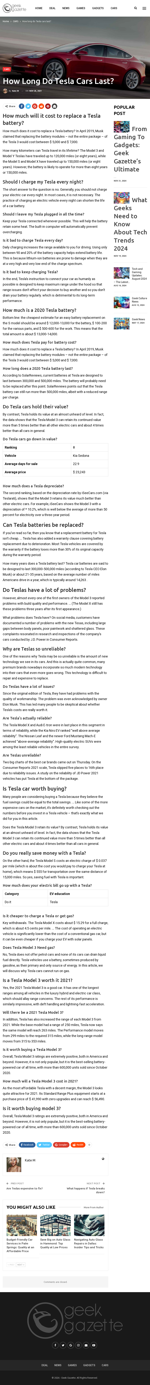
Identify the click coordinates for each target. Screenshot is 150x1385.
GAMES (80, 8)
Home (38, 8)
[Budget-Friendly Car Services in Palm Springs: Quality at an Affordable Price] (22, 1225)
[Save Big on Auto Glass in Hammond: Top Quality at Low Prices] (55, 1225)
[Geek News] (122, 323)
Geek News (138, 319)
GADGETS (98, 8)
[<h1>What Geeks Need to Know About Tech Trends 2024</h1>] (122, 198)
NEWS (66, 8)
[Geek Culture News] (122, 302)
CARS (114, 8)
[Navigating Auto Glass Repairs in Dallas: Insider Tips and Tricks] (89, 1225)
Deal (52, 8)
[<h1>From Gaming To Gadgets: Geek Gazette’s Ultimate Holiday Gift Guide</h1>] (122, 127)
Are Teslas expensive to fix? (24, 1188)
